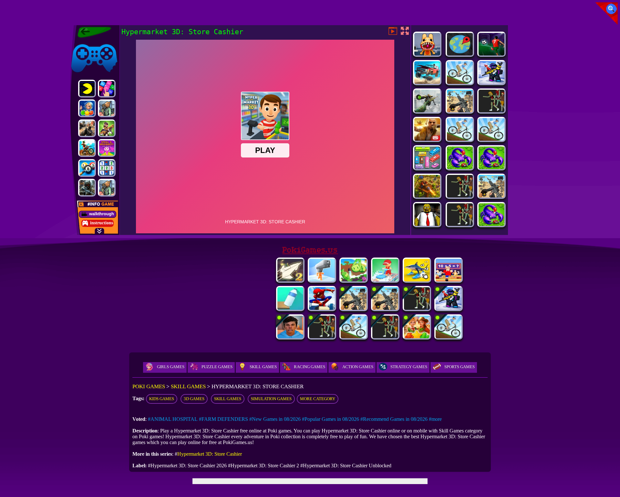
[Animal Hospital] (427, 53)
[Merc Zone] (107, 128)
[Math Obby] (448, 279)
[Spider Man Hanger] (322, 308)
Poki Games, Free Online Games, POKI (91, 32)
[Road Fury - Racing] (427, 82)
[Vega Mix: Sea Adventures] (87, 108)
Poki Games (81, 43)
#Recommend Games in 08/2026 (394, 419)
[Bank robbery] (107, 108)
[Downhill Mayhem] (460, 82)
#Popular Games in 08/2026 (330, 419)
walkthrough (101, 213)
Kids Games (161, 398)
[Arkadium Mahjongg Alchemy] (460, 224)
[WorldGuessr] (460, 53)
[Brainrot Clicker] (417, 279)
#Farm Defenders (223, 419)
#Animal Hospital (173, 419)
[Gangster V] (427, 139)
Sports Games (459, 366)
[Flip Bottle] (290, 308)
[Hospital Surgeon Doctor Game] (354, 308)
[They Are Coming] (322, 336)
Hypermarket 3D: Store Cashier (209, 454)
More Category (317, 398)
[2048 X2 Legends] (107, 88)
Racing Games (309, 366)
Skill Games (263, 366)
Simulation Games (271, 398)
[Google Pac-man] (87, 88)
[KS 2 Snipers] (427, 110)
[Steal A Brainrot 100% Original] (107, 148)
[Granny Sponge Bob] (427, 224)
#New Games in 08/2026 (275, 419)
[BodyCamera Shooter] (491, 167)
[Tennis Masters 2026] (491, 82)
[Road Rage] (385, 336)
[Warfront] (87, 188)
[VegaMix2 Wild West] (417, 336)
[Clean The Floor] (385, 279)
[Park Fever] (427, 167)
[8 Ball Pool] (87, 168)
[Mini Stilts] (354, 279)
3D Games (194, 398)
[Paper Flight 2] (290, 279)
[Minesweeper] (107, 168)
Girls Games (170, 366)
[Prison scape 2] (385, 308)
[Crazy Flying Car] (417, 308)
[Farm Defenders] (427, 195)
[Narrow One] (448, 336)
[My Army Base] (460, 167)
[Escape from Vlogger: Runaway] (290, 336)
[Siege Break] (491, 53)
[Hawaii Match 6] (460, 139)
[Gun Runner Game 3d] (322, 279)
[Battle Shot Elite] (491, 224)
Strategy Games (408, 366)
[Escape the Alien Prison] (491, 195)
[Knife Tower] (491, 139)
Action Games (357, 366)
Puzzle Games (217, 366)
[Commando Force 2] (87, 128)
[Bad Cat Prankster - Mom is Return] (460, 110)
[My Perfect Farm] (491, 110)
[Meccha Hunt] (460, 195)
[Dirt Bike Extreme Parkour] (87, 148)
